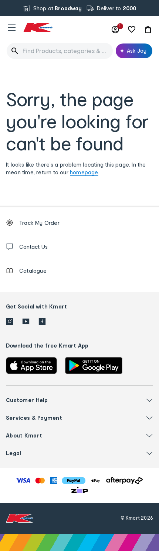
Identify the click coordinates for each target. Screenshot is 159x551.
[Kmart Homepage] (38, 27)
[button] (12, 27)
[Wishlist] (131, 29)
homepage (84, 172)
